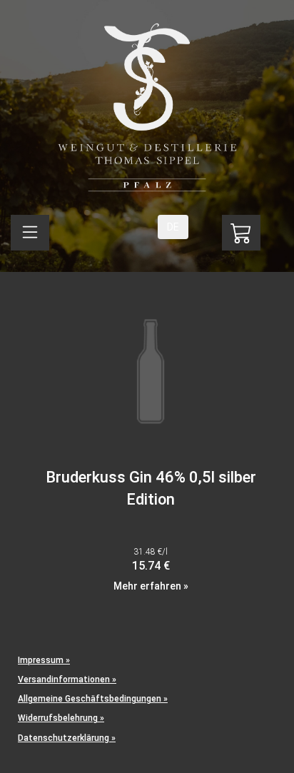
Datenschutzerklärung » (67, 738)
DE (173, 227)
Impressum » (44, 660)
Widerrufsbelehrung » (61, 718)
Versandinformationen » (67, 679)
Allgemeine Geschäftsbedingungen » (93, 699)
